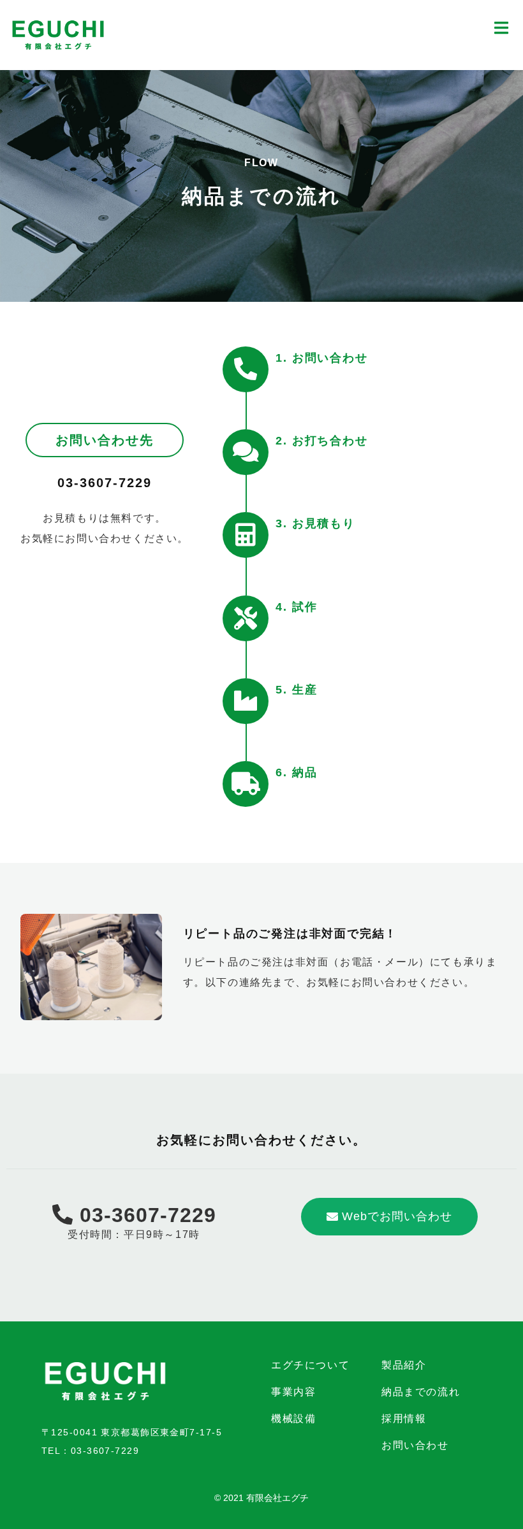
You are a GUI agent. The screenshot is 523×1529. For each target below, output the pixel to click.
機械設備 (293, 1418)
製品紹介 (403, 1365)
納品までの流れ (420, 1391)
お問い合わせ (415, 1445)
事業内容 (293, 1391)
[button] (389, 1216)
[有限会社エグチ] (58, 34)
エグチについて (310, 1365)
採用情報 (403, 1418)
